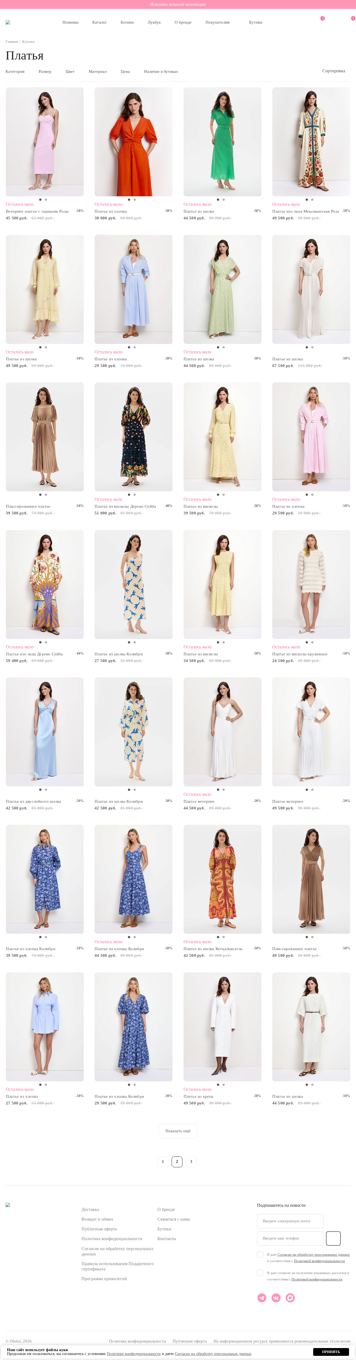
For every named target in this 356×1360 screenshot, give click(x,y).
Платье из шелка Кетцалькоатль (213, 949)
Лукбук (154, 22)
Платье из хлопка (111, 211)
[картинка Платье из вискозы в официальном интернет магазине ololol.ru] (223, 437)
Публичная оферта (99, 1229)
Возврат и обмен (97, 1219)
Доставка (90, 1209)
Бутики (255, 22)
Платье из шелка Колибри (119, 654)
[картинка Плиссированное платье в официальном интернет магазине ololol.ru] (45, 437)
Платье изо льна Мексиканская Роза (305, 211)
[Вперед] (205, 1160)
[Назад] (148, 1160)
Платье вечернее (199, 801)
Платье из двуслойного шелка (33, 801)
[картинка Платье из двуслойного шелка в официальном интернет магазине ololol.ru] (45, 732)
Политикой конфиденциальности (319, 1261)
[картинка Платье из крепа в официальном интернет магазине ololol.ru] (223, 1026)
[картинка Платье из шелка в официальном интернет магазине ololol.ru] (223, 142)
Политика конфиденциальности (111, 1238)
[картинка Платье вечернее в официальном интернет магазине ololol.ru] (223, 732)
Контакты (166, 1238)
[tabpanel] (45, 142)
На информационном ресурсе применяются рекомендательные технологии (282, 1341)
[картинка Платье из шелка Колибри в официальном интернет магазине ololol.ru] (134, 584)
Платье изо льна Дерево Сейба (34, 654)
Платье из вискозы (201, 506)
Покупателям (218, 22)
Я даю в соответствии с (308, 1257)
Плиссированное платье (28, 506)
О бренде (183, 22)
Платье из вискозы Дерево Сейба (125, 506)
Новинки (70, 22)
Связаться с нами (173, 1219)
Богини (127, 22)
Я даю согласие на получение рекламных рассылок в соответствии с (308, 1276)
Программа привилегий (104, 1278)
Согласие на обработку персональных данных (314, 1254)
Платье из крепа (199, 1096)
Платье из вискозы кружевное (300, 654)
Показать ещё (178, 1131)
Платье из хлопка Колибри (30, 949)
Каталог (99, 22)
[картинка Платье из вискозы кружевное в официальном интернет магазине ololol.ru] (311, 584)
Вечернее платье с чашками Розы (37, 211)
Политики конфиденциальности (134, 1354)
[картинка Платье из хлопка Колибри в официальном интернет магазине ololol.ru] (45, 879)
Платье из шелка (199, 211)
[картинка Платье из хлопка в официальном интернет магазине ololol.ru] (134, 142)
